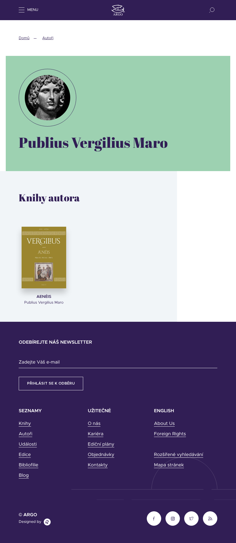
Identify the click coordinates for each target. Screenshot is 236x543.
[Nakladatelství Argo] (118, 10)
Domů (24, 38)
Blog (24, 475)
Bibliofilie (28, 465)
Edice (25, 455)
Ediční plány (101, 444)
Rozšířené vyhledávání (178, 455)
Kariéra (95, 434)
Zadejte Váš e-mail (39, 362)
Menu (32, 10)
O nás (94, 423)
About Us (164, 423)
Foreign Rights (170, 434)
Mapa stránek (169, 465)
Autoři (47, 38)
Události (28, 444)
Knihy (25, 423)
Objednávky (101, 455)
